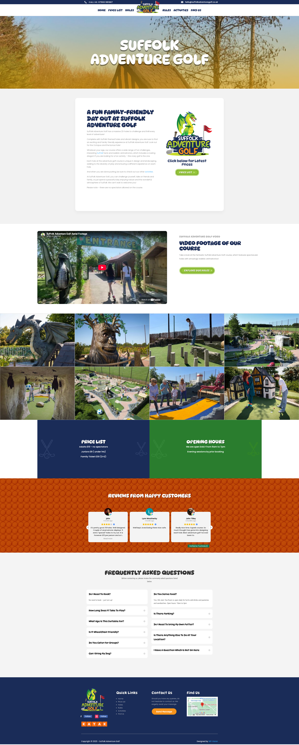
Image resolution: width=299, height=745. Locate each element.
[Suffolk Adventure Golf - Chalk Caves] (37, 419)
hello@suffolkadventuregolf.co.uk (201, 2)
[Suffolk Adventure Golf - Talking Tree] (112, 366)
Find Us (196, 10)
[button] (210, 527)
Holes (129, 10)
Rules (166, 10)
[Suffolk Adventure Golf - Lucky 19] (187, 419)
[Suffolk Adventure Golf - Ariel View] (112, 419)
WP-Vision (213, 741)
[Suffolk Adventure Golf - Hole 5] (187, 366)
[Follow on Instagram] (96, 716)
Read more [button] (191, 539)
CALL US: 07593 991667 (101, 2)
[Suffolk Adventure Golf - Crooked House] (261, 419)
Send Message (164, 711)
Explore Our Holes (197, 270)
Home (102, 10)
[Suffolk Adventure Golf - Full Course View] (261, 366)
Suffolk (100, 153)
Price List (115, 10)
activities (149, 171)
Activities (181, 10)
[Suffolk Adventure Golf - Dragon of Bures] (37, 366)
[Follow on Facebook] (81, 716)
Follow (88, 716)
